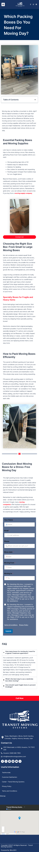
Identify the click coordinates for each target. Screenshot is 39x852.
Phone (6, 541)
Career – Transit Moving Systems (13, 782)
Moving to (8, 573)
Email (7, 531)
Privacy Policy (23, 625)
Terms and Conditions (9, 791)
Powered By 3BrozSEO (8, 850)
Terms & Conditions (11, 625)
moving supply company (23, 193)
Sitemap (3, 796)
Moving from (9, 563)
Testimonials (6, 772)
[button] (3, 4)
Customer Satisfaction (9, 777)
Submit (8, 631)
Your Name (9, 520)
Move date (9, 552)
